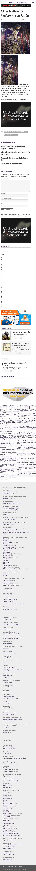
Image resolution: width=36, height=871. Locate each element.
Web (2, 204)
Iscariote (5, 574)
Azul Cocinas (6, 608)
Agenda (10, 866)
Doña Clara (6, 550)
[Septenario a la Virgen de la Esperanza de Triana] (6, 351)
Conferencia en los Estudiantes (11, 164)
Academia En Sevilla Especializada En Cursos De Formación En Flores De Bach (8, 444)
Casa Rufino (6, 545)
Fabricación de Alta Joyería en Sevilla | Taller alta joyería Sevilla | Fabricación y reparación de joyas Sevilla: (8, 458)
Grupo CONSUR (7, 785)
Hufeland (5, 498)
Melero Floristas (7, 658)
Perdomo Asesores (8, 524)
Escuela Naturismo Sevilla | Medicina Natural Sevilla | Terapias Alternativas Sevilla (8, 451)
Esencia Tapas (7, 554)
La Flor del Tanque (8, 817)
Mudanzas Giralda (8, 708)
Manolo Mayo (7, 557)
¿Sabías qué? (4, 359)
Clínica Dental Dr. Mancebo (10, 599)
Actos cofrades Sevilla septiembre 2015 (15, 131)
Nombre (3, 193)
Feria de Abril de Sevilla (9, 653)
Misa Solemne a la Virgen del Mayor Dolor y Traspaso (15, 153)
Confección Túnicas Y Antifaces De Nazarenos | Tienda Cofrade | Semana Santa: (8, 407)
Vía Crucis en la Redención (21, 332)
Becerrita (5, 540)
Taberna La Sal (7, 564)
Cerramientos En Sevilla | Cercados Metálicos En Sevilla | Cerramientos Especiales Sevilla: (26, 453)
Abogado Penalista (8, 492)
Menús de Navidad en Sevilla (11, 833)
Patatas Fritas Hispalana (9, 747)
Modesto (5, 560)
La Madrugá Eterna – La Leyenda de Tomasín (14, 364)
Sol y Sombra (6, 562)
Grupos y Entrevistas (8, 696)
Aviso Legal (18, 866)
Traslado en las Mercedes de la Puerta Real (14, 159)
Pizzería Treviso (7, 768)
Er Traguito (6, 555)
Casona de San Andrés (9, 667)
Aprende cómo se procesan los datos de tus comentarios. (15, 215)
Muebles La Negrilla (8, 714)
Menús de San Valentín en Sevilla (12, 835)
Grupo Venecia (7, 580)
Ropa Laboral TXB (8, 840)
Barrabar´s (6, 539)
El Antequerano (7, 859)
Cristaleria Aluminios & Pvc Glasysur (13, 634)
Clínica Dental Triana (9, 601)
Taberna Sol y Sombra (9, 823)
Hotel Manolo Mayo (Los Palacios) (12, 669)
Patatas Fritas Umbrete (9, 748)
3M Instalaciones (7, 643)
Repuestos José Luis (8, 776)
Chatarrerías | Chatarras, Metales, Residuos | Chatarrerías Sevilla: (8, 476)
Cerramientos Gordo (8, 590)
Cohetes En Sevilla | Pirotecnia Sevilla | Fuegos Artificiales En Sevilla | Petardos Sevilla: (26, 447)
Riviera (5, 575)
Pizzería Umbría (7, 771)
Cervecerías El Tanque (9, 547)
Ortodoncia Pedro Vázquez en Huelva (13, 603)
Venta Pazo (6, 567)
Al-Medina (6, 797)
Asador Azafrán (7, 798)
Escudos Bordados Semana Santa (12, 719)
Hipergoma (6, 727)
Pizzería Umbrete (8, 769)
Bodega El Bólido (7, 542)
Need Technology (8, 682)
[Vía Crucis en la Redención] (6, 339)
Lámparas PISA (7, 677)
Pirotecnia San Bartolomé (10, 763)
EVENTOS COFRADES (6, 328)
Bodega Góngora (7, 544)
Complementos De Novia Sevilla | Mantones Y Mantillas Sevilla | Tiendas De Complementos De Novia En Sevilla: (26, 466)
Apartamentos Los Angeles (10, 510)
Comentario (5, 179)
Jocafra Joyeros (7, 619)
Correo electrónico (6, 198)
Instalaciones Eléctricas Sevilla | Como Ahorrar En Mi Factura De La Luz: (26, 473)
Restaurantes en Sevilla (9, 832)
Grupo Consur (7, 629)
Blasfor (5, 514)
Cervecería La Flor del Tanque (11, 549)
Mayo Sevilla (6, 559)
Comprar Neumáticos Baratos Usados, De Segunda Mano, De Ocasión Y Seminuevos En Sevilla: (26, 420)
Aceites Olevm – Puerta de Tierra (12, 503)
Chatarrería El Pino (8, 595)
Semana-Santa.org (8, 848)
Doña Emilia (6, 552)
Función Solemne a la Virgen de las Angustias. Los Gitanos (13, 147)
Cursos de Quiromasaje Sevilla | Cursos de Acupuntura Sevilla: (8, 429)
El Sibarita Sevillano (8, 569)
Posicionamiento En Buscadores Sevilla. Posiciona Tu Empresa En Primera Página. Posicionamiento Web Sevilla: (26, 434)
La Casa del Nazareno (9, 519)
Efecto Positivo (7, 742)
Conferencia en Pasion (11, 135)
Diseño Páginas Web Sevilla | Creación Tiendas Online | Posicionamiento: (8, 414)
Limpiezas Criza (7, 692)
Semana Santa (7, 20)
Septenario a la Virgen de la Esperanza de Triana (20, 344)
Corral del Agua (7, 808)
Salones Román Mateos (9, 585)
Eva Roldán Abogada (8, 494)
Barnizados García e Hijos (10, 609)
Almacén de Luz (7, 675)
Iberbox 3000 (6, 648)
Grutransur (6, 663)
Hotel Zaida (6, 671)
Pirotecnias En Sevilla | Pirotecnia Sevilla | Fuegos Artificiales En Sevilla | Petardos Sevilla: (26, 460)
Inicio (4, 866)
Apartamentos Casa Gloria (10, 508)
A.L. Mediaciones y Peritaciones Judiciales (14, 758)
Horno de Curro (7, 582)
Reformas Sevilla (7, 787)
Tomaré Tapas (7, 565)
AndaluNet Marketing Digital (11, 624)
